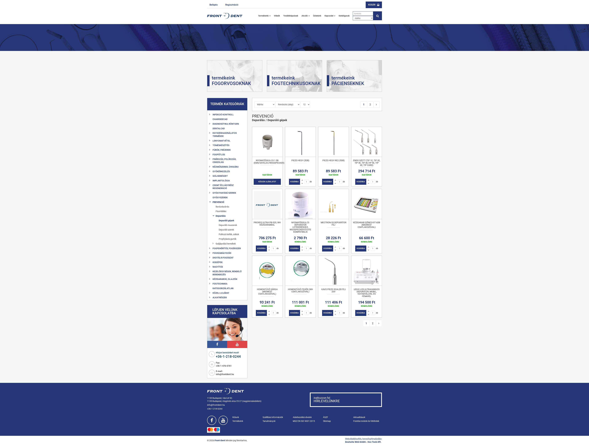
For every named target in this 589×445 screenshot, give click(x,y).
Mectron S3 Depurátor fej (333, 223)
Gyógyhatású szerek (224, 193)
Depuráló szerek (226, 229)
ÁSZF (325, 417)
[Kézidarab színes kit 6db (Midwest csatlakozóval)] (366, 204)
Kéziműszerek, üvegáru (226, 167)
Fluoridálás (221, 211)
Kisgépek (218, 262)
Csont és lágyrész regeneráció (223, 187)
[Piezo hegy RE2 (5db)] (333, 142)
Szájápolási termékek (226, 243)
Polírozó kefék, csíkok (229, 234)
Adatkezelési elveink (302, 417)
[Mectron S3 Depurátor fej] (333, 204)
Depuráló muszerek (228, 225)
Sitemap (327, 421)
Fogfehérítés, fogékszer (227, 248)
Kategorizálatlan (223, 288)
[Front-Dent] (224, 16)
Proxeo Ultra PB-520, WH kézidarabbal (267, 223)
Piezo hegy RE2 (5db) (333, 160)
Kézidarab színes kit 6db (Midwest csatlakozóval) (366, 224)
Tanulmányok (269, 421)
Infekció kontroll (223, 114)
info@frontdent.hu (225, 374)
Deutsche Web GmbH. (355, 442)
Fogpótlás (219, 154)
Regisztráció (231, 4)
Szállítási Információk (273, 417)
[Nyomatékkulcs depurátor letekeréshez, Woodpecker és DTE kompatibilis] (300, 204)
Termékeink (263, 16)
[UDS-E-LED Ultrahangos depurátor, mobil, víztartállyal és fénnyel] (366, 271)
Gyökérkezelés (221, 171)
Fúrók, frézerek (222, 150)
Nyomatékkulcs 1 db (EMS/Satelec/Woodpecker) (269, 161)
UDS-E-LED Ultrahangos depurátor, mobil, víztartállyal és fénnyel (366, 293)
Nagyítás (218, 267)
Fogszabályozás (222, 253)
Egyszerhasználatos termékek (225, 134)
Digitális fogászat (223, 257)
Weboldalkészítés (353, 439)
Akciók (305, 16)
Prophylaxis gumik (227, 239)
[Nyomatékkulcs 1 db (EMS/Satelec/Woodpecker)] (267, 142)
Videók (277, 16)
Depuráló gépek (226, 220)
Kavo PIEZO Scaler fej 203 (333, 290)
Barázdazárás (222, 206)
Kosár (371, 4)
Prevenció (218, 202)
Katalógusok (344, 16)
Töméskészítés (221, 145)
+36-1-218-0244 (228, 356)
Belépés (214, 4)
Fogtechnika (220, 283)
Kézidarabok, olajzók (225, 279)
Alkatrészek (220, 297)
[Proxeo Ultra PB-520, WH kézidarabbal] (267, 204)
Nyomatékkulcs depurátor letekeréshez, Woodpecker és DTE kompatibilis (300, 227)
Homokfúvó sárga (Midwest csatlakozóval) (267, 291)
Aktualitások (359, 417)
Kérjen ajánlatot (267, 182)
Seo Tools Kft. (374, 442)
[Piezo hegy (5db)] (300, 142)
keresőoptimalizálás (371, 439)
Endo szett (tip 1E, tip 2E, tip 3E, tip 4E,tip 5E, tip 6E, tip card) (366, 162)
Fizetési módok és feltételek (366, 421)
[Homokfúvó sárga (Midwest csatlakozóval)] (267, 271)
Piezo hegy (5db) (300, 160)
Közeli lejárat (221, 293)
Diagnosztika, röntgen (226, 124)
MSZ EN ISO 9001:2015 (304, 421)
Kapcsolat (329, 16)
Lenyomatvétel (221, 140)
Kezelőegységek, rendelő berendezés (227, 273)
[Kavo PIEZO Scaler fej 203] (333, 271)
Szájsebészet (220, 176)
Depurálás (221, 216)
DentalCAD (219, 128)
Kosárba (294, 182)
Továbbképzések (290, 16)
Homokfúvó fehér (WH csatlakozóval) (300, 290)
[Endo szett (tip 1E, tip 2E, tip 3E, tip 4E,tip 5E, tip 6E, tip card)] (366, 142)
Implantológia (221, 180)
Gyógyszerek (220, 197)
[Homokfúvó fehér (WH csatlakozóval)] (300, 271)
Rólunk (235, 417)
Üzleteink (317, 16)
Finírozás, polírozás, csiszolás (224, 160)
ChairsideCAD (220, 119)
